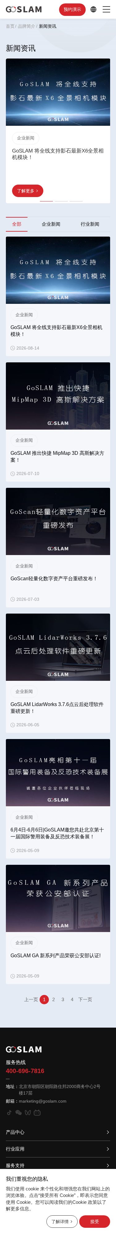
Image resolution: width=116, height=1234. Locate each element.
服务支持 (15, 1165)
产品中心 (15, 1132)
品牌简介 (26, 26)
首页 (10, 26)
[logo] (23, 9)
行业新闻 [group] (90, 224)
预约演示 (72, 9)
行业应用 (15, 1149)
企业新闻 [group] (51, 224)
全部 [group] (16, 224)
